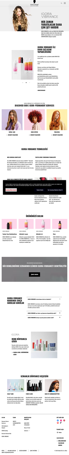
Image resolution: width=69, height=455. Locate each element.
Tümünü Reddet (40, 190)
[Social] (58, 420)
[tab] (26, 82)
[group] (23, 68)
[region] (34, 187)
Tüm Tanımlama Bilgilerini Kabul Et (55, 190)
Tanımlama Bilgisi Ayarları (11, 190)
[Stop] (22, 82)
